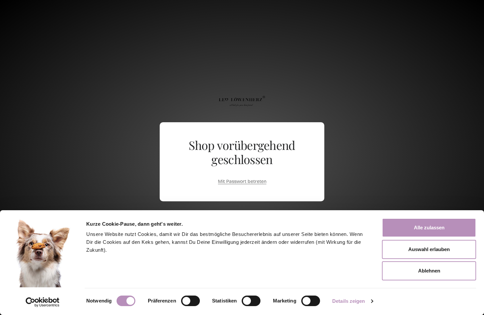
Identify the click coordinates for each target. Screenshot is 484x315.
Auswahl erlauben (429, 249)
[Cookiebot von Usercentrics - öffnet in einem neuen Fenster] (42, 302)
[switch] (190, 301)
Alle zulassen (429, 227)
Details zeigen (348, 301)
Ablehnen (429, 270)
